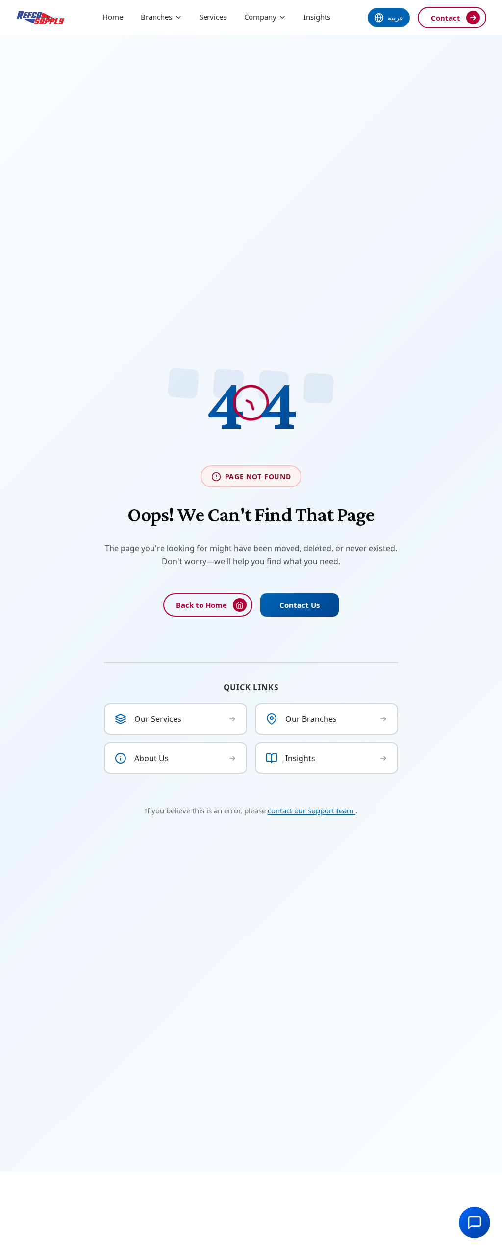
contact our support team (311, 810)
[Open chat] (474, 1222)
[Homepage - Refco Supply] (40, 17)
